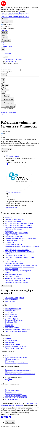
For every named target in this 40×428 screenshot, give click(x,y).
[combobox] (11, 70)
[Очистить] (4, 74)
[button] (3, 42)
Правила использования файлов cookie (15, 17)
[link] (4, 37)
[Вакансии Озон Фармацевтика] (22, 178)
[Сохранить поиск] (3, 80)
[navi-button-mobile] (3, 49)
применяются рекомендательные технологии (19, 404)
